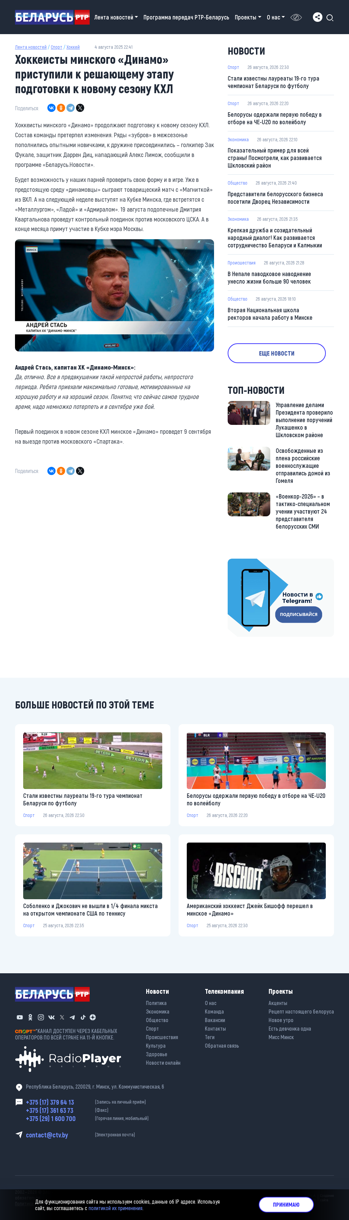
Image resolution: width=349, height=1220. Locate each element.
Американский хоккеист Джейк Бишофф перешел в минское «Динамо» (250, 909)
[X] (80, 108)
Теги (209, 1037)
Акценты (278, 1003)
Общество (237, 183)
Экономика (238, 139)
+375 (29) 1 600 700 (87, 1118)
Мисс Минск (281, 1037)
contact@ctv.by (80, 1135)
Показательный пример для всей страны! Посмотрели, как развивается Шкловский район (275, 157)
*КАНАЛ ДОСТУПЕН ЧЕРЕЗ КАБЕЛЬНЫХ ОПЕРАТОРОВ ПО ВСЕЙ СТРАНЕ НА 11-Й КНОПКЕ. (66, 1034)
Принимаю (286, 1204)
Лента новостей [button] (113, 17)
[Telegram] (70, 108)
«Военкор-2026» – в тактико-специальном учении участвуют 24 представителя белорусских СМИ (303, 511)
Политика (156, 1003)
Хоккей (73, 47)
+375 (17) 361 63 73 (67, 1110)
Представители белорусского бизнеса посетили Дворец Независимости (275, 197)
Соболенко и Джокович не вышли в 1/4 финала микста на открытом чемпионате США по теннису (90, 909)
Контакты (215, 1028)
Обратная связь (222, 1045)
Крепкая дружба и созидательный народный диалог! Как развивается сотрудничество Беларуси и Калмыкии (275, 237)
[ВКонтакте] (51, 108)
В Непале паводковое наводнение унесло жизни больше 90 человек (269, 277)
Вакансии (215, 1020)
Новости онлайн (163, 1062)
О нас (210, 1003)
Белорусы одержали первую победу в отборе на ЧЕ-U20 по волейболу (275, 118)
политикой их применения (115, 1208)
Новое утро (281, 1020)
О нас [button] (273, 17)
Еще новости (276, 353)
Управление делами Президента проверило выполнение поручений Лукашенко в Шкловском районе (304, 420)
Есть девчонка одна (290, 1028)
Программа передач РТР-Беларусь (186, 17)
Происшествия (242, 262)
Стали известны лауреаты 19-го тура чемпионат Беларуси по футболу (273, 81)
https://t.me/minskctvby (256, 563)
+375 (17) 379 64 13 (86, 1102)
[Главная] (55, 17)
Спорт (56, 47)
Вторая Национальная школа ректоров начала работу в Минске (270, 313)
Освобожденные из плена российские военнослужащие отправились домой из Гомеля (303, 465)
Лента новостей (31, 47)
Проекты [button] (245, 17)
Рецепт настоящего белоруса (301, 1011)
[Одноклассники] (61, 108)
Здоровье (156, 1054)
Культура (156, 1045)
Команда (214, 1011)
